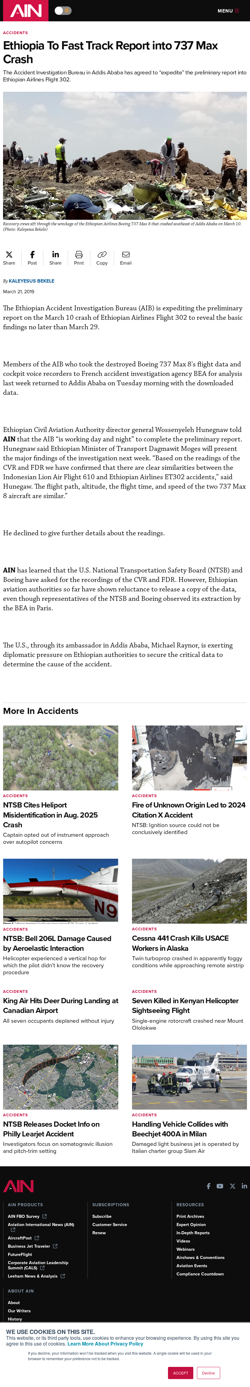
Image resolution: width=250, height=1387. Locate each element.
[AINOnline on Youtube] (219, 1187)
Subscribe (102, 1216)
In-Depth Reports (193, 1232)
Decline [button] (208, 1372)
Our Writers (19, 1311)
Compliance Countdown (200, 1274)
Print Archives (190, 1216)
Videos (183, 1241)
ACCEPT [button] (180, 1372)
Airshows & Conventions (201, 1257)
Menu (225, 10)
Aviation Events (192, 1265)
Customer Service (109, 1224)
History (15, 1319)
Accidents (15, 33)
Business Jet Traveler (29, 1246)
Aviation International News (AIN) (41, 1225)
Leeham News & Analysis (33, 1276)
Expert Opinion (191, 1224)
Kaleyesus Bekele (31, 280)
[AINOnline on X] (233, 1187)
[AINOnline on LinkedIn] (244, 1187)
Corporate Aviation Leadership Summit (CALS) (38, 1265)
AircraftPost (20, 1238)
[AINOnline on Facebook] (209, 1187)
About (14, 1302)
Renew (99, 1232)
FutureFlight (20, 1254)
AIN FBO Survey (23, 1216)
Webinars (186, 1249)
